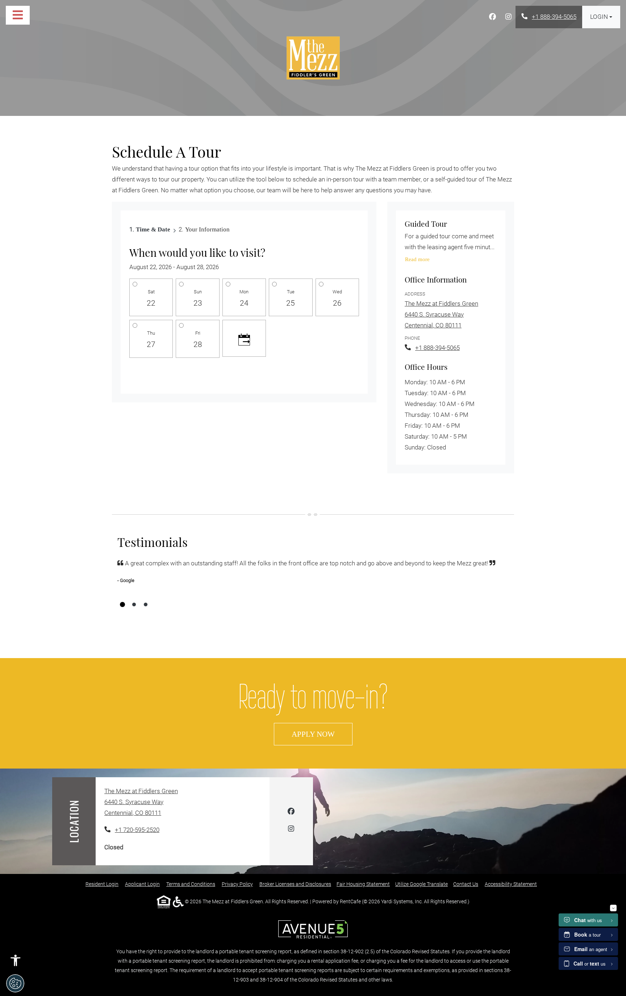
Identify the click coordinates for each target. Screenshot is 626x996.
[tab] (122, 604)
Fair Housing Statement (363, 884)
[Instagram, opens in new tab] (508, 17)
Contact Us (465, 884)
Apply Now (322, 733)
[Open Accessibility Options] (15, 962)
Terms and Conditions (190, 884)
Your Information (207, 229)
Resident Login (101, 884)
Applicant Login (142, 884)
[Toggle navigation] (18, 15)
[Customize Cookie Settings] (15, 983)
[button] (601, 17)
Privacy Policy (237, 884)
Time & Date (153, 229)
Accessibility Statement (511, 884)
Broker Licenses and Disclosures (295, 884)
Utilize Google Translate (421, 884)
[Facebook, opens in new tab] (492, 17)
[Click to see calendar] (244, 338)
